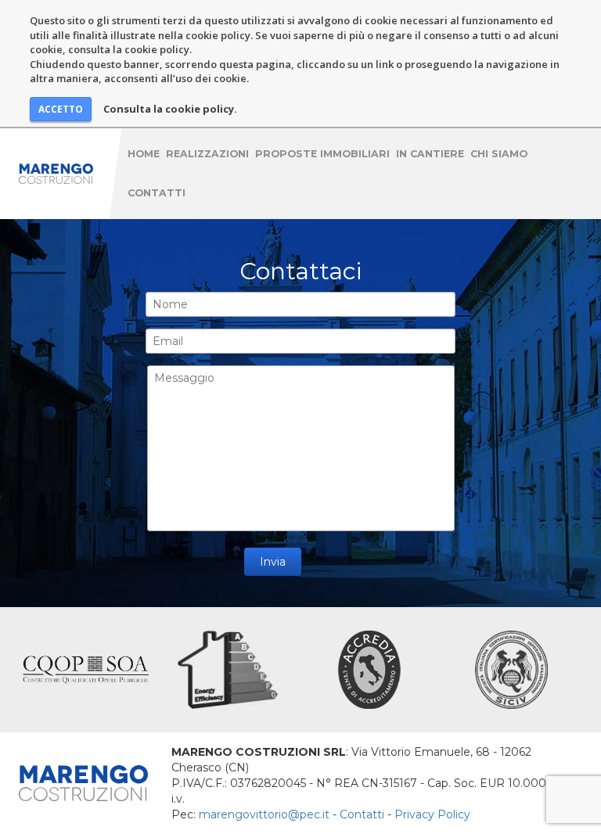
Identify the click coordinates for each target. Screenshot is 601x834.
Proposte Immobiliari (322, 154)
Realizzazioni (207, 154)
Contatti (156, 193)
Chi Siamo (498, 154)
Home (144, 154)
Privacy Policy (432, 814)
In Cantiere (430, 154)
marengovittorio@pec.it (264, 814)
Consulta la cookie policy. (170, 109)
